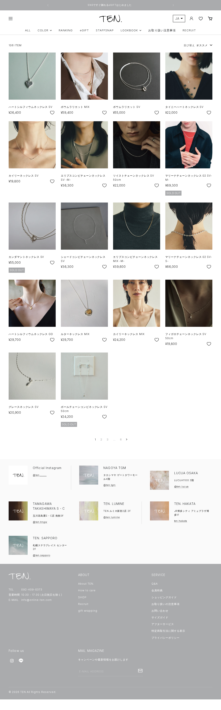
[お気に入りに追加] (52, 112)
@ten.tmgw (40, 521)
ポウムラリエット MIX (75, 106)
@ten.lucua (181, 486)
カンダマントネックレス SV (26, 256)
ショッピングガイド (164, 597)
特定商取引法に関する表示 (168, 630)
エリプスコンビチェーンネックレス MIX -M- (135, 259)
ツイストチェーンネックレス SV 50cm (133, 177)
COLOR (43, 30)
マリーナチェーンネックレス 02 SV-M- (188, 177)
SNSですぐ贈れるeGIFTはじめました (110, 4)
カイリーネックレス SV (24, 175)
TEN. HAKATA (185, 504)
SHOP (82, 597)
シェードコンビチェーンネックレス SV (83, 259)
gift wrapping (87, 610)
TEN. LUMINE (113, 504)
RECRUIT (189, 30)
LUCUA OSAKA (186, 473)
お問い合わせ (160, 610)
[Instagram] (12, 660)
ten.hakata (180, 520)
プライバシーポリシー (166, 637)
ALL (28, 30)
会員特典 (157, 590)
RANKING (66, 30)
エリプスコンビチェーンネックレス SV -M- (83, 177)
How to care (87, 590)
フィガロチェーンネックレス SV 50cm (185, 336)
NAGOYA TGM (114, 468)
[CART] (210, 18)
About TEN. (86, 583)
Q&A (155, 583)
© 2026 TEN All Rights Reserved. (32, 692)
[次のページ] (126, 439)
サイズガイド (160, 617)
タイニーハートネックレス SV (184, 106)
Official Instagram (47, 468)
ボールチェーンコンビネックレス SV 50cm (84, 409)
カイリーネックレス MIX (128, 334)
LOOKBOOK (129, 30)
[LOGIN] (191, 18)
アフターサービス (163, 624)
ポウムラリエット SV (126, 106)
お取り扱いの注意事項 (166, 604)
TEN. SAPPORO (45, 538)
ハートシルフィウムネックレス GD (31, 334)
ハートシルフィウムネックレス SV (30, 106)
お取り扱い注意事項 (161, 30)
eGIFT (84, 30)
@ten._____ (40, 475)
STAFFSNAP (105, 30)
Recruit (83, 604)
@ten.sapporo (41, 555)
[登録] (140, 670)
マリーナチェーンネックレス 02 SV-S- (188, 259)
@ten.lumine (111, 517)
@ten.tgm (109, 485)
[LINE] (21, 660)
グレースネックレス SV (24, 406)
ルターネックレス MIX (75, 334)
